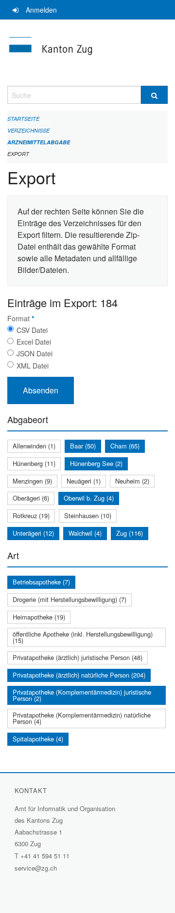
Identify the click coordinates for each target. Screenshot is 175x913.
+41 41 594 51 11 (45, 855)
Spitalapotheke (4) (38, 738)
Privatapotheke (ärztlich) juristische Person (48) (77, 657)
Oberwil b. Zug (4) (89, 498)
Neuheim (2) (132, 481)
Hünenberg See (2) (96, 463)
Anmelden (41, 10)
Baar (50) (83, 445)
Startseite (23, 118)
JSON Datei (34, 353)
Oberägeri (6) (31, 498)
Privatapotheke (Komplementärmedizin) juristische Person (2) (82, 695)
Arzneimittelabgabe (38, 142)
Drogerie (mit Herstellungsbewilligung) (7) (69, 599)
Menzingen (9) (32, 481)
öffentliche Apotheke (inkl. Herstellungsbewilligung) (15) (83, 637)
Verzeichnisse (28, 130)
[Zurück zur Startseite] (87, 52)
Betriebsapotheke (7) (41, 581)
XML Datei (33, 365)
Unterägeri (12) (33, 533)
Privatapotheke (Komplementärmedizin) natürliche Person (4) (82, 718)
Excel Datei (34, 342)
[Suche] (154, 95)
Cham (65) (125, 445)
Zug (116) (129, 533)
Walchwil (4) (85, 533)
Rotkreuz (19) (31, 515)
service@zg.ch (36, 868)
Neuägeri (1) (84, 481)
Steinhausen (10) (87, 515)
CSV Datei (32, 330)
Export (18, 153)
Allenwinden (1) (34, 445)
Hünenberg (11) (34, 463)
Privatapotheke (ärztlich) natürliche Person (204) (79, 675)
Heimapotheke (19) (39, 617)
